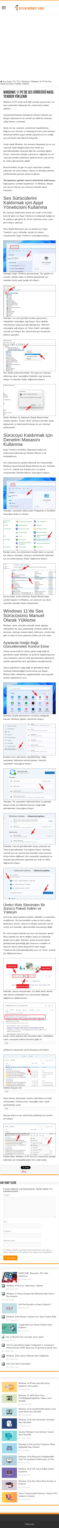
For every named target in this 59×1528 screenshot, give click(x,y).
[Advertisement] (29, 47)
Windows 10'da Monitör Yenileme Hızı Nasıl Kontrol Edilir (31, 1317)
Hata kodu (29, 1524)
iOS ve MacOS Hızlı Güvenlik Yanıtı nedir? (25, 1337)
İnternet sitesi (9, 1240)
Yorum (6, 1195)
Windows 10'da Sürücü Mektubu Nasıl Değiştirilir (27, 1356)
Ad (5, 1222)
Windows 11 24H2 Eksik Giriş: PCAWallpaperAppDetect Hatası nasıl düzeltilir (35, 1398)
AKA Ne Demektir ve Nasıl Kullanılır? (34, 1304)
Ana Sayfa (7, 81)
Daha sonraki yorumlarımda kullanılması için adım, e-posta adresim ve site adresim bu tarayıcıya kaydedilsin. (28, 1251)
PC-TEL (16, 81)
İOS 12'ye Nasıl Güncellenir (18, 1364)
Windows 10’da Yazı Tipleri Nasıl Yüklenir (24, 1286)
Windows (26, 81)
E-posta (7, 1231)
